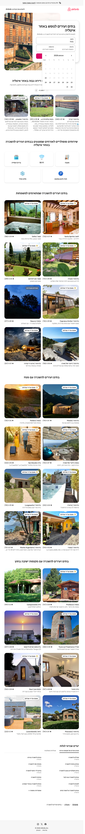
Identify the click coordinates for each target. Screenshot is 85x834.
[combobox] (55, 41)
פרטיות (44, 830)
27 (54, 82)
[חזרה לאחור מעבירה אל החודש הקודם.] (71, 55)
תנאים (38, 830)
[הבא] (36, 90)
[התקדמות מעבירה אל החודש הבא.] (46, 55)
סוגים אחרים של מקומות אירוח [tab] (69, 751)
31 (67, 87)
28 (50, 82)
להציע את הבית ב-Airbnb (15, 9)
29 (46, 82)
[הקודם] (47, 90)
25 (63, 82)
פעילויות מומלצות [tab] (50, 751)
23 (71, 82)
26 (59, 82)
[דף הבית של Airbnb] (73, 9)
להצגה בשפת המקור (29, 3)
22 (46, 78)
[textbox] (66, 49)
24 (67, 82)
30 (72, 87)
